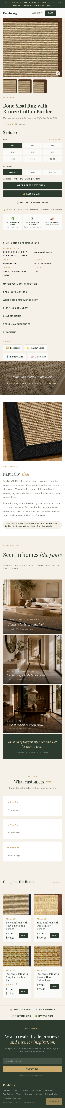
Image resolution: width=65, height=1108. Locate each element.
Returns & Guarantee (32, 324)
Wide (32, 172)
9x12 (32, 159)
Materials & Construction (32, 284)
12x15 (52, 159)
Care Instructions (32, 292)
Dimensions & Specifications (32, 243)
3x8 (52, 145)
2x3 (12, 145)
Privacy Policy (51, 1094)
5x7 (32, 152)
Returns (39, 1094)
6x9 (52, 152)
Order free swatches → (32, 185)
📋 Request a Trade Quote (32, 202)
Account (37, 13)
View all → (56, 882)
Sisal (15, 1090)
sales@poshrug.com (12, 1098)
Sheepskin (49, 1090)
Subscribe (32, 1069)
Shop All (6, 1090)
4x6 (12, 152)
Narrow (12, 172)
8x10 (12, 159)
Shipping (28, 1094)
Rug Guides (8, 1094)
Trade (19, 1094)
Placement (32, 332)
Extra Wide (52, 172)
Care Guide (38, 356)
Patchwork (36, 1090)
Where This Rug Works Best (32, 300)
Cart (51, 13)
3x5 (32, 145)
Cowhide (25, 1090)
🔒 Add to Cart (32, 194)
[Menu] (59, 13)
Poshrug (10, 13)
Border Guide (14, 356)
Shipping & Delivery (32, 308)
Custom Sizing (32, 316)
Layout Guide (35, 347)
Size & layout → (55, 139)
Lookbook (13, 347)
